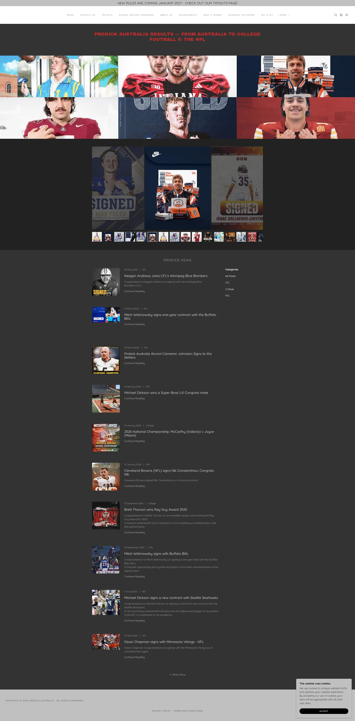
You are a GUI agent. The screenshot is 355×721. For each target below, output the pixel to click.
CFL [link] (227, 282)
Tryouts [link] (107, 15)
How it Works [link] (212, 15)
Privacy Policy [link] (161, 711)
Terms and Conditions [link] (188, 711)
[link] (22, 14)
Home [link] (70, 15)
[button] (284, 15)
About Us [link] (166, 15)
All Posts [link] (230, 276)
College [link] (229, 289)
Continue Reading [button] (134, 291)
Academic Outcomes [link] (241, 15)
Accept (324, 711)
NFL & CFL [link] (267, 15)
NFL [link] (227, 295)
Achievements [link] (188, 15)
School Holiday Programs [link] (136, 15)
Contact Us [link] (87, 15)
